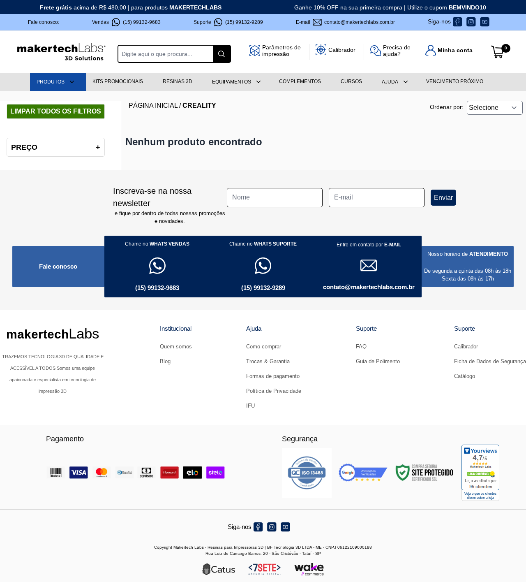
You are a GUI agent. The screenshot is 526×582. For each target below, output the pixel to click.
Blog (165, 361)
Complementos (300, 81)
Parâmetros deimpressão (281, 50)
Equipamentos (231, 82)
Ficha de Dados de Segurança (490, 361)
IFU (250, 406)
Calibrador (341, 49)
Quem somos (176, 346)
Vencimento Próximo (454, 81)
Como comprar (263, 346)
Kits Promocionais (117, 81)
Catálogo (464, 376)
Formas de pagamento (273, 376)
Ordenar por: (447, 107)
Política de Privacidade (273, 391)
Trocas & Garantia (268, 361)
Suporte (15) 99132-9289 (228, 22)
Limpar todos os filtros (55, 111)
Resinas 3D (177, 81)
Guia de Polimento (378, 361)
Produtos (51, 82)
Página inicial (153, 105)
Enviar (443, 197)
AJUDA (390, 82)
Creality (199, 105)
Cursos (351, 81)
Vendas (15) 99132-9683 (126, 22)
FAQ (361, 346)
